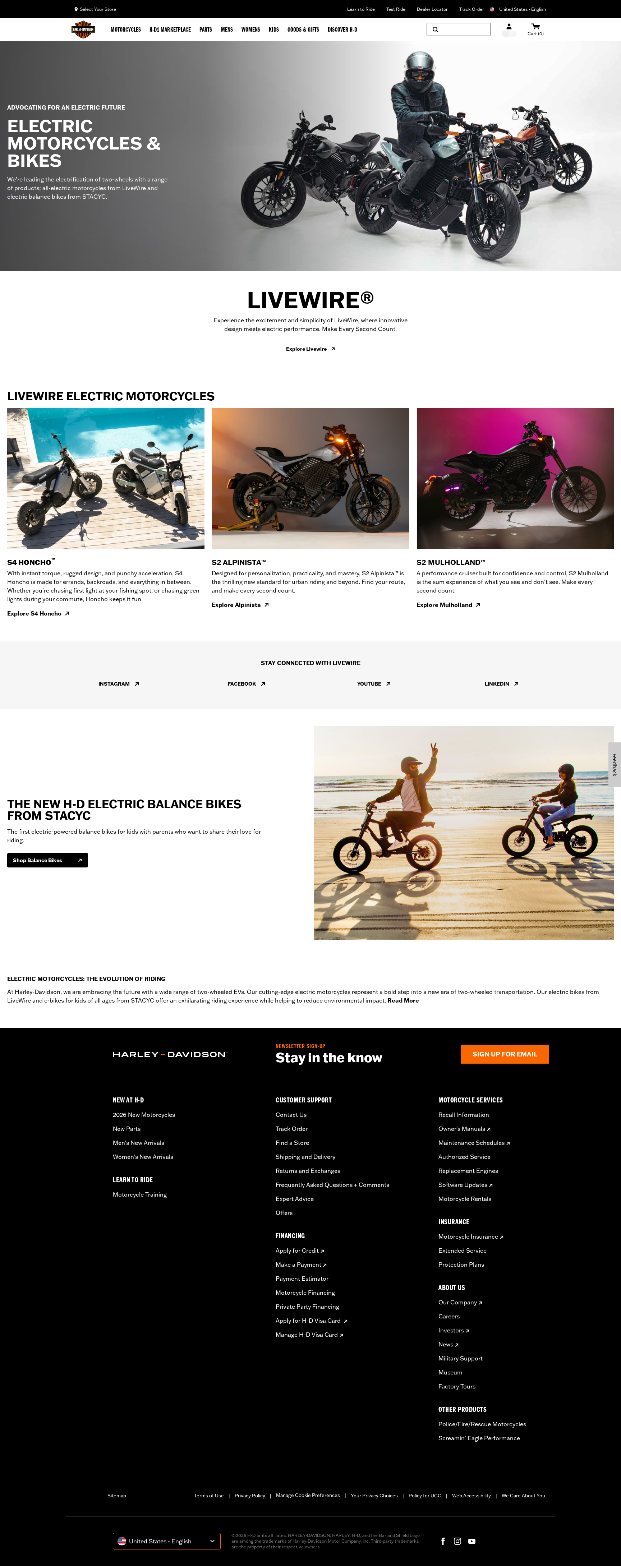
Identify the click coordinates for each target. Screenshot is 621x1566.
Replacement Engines (468, 1170)
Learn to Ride (361, 9)
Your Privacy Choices (374, 1495)
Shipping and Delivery (305, 1156)
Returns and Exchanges (308, 1170)
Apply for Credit (297, 1250)
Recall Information (463, 1114)
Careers (449, 1316)
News (445, 1344)
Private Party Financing (307, 1306)
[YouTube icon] (472, 1541)
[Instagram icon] (457, 1541)
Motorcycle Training (140, 1194)
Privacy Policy (250, 1495)
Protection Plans (461, 1264)
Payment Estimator (302, 1278)
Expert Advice (295, 1198)
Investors (451, 1330)
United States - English (522, 9)
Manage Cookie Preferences (308, 1495)
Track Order (471, 9)
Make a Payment (298, 1264)
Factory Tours (456, 1386)
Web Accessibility (471, 1495)
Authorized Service (464, 1156)
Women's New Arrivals (143, 1156)
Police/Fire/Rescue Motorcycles (482, 1424)
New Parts (127, 1128)
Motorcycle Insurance (468, 1236)
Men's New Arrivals (138, 1142)
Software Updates (462, 1184)
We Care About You (523, 1495)
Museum (450, 1372)
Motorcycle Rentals (464, 1198)
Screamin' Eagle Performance (479, 1438)
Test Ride (395, 9)
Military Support (460, 1358)
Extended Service (462, 1250)
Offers (284, 1212)
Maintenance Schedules (471, 1142)
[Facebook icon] (443, 1541)
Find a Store (292, 1142)
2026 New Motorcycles (144, 1114)
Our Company (457, 1302)
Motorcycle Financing (305, 1292)
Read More (403, 1000)
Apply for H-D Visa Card (309, 1320)
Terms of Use (209, 1495)
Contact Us (291, 1114)
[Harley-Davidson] (188, 1055)
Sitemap (116, 1495)
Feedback (614, 765)
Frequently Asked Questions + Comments (332, 1184)
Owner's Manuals (461, 1128)
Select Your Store (98, 9)
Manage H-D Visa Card (307, 1334)
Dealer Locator (432, 9)
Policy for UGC (425, 1495)
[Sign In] (509, 29)
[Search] (459, 29)
